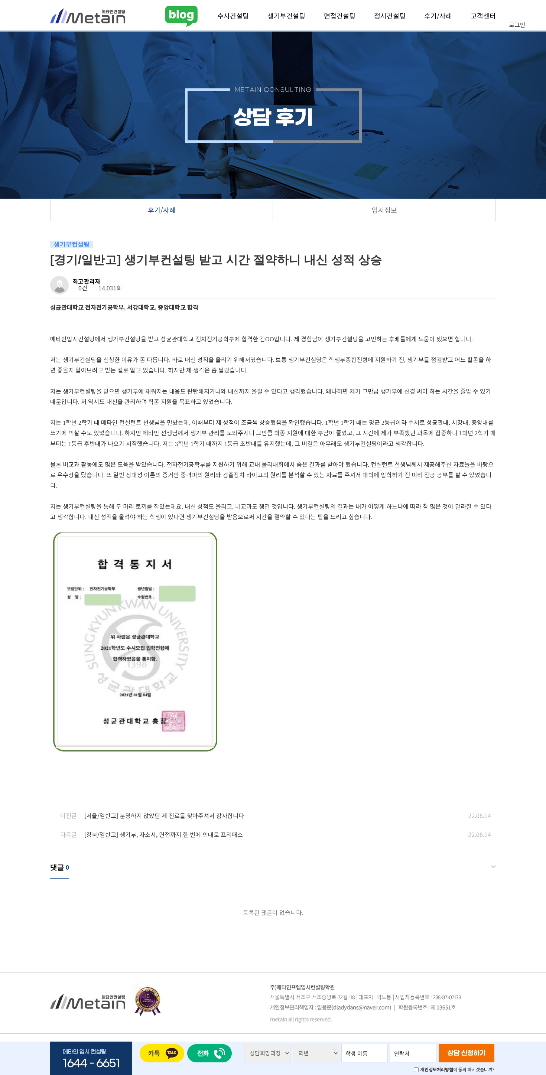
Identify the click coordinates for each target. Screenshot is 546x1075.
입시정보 (384, 210)
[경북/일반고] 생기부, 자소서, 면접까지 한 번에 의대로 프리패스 (163, 834)
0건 (82, 287)
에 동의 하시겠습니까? (457, 1069)
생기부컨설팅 (286, 15)
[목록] (488, 282)
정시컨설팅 (390, 15)
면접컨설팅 (339, 15)
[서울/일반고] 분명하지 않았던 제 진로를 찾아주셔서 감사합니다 (164, 815)
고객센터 (483, 15)
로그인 (517, 24)
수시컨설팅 (233, 15)
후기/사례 (438, 15)
